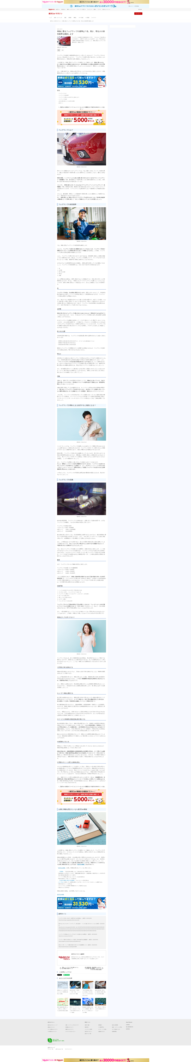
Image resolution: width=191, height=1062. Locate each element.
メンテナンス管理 (88, 1029)
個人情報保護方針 (129, 1026)
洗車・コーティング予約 (117, 1027)
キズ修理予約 (101, 1027)
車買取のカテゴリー (70, 1027)
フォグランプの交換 (63, 99)
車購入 (75, 17)
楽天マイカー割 (88, 1033)
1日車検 (61, 871)
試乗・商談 (87, 1025)
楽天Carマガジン (57, 21)
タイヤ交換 (81, 17)
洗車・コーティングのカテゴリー (72, 1025)
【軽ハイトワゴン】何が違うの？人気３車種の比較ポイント (70, 968)
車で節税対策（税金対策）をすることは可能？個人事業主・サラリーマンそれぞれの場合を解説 (93, 968)
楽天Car (51, 21)
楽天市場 (140, 9)
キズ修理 (87, 17)
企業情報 (128, 1024)
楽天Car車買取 (115, 1025)
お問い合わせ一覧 (59, 1049)
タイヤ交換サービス (116, 1029)
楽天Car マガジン (88, 1031)
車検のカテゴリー (51, 1027)
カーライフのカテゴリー (70, 1031)
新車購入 (100, 1025)
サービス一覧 (50, 1049)
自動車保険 (114, 1031)
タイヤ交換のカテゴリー (53, 1029)
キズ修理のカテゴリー (52, 1031)
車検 (65, 17)
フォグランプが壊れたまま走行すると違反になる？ (69, 97)
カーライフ (94, 17)
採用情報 (128, 1029)
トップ (50, 17)
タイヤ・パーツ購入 (102, 1029)
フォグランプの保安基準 (64, 95)
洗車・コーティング (58, 17)
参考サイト (61, 103)
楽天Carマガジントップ (52, 1025)
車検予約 (86, 1027)
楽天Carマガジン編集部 (77, 954)
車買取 (70, 17)
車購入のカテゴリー (70, 1029)
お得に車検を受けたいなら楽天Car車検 (67, 101)
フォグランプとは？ (63, 93)
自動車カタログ (101, 1031)
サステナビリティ (68, 1049)
